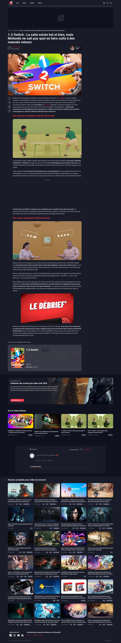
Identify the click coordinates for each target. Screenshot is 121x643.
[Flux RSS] (22, 635)
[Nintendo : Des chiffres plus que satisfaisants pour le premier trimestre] (47, 421)
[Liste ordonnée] (46, 460)
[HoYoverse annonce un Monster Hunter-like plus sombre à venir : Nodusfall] (100, 538)
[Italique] (39, 460)
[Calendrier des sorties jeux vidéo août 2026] (60, 391)
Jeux (17, 3)
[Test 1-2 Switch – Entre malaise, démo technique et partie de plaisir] (100, 421)
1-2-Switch (32, 349)
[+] (51, 460)
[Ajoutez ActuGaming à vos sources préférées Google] (9, 98)
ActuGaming (10, 3)
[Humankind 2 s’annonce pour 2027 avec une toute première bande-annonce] (74, 562)
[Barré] (44, 460)
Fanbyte (47, 105)
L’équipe (41, 635)
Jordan (77, 48)
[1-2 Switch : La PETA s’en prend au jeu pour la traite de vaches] (74, 421)
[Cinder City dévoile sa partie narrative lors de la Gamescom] (20, 514)
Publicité (35, 635)
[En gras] (37, 460)
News (24, 3)
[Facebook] (10, 635)
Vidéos (40, 3)
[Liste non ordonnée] (49, 460)
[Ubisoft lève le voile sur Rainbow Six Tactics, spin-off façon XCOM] (20, 538)
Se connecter (87, 449)
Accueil (10, 30)
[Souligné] (42, 460)
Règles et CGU (108, 640)
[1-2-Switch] (17, 358)
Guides (32, 3)
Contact (29, 635)
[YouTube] (18, 635)
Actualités (15, 30)
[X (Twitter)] (14, 635)
